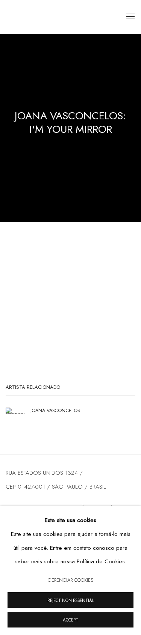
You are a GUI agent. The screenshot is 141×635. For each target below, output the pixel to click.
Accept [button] (70, 620)
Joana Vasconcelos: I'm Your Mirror (70, 122)
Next (111, 306)
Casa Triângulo (51, 17)
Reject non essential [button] (70, 600)
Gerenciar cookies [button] (70, 580)
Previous (30, 306)
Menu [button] (129, 17)
